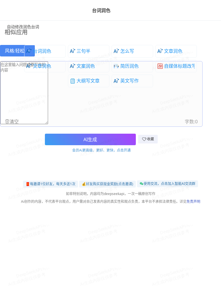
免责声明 (193, 201)
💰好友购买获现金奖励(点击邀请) (107, 183)
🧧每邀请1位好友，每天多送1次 (50, 183)
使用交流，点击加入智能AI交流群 (169, 183)
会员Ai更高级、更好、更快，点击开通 (101, 150)
